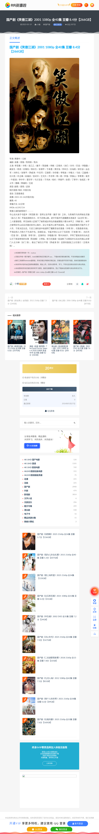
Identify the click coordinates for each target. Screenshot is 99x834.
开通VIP (15, 823)
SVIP (95, 593)
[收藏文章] (77, 284)
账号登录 (78, 824)
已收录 (58, 24)
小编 (17, 284)
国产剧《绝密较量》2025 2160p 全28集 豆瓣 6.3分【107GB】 (17, 349)
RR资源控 (17, 272)
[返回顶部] (94, 634)
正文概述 (15, 38)
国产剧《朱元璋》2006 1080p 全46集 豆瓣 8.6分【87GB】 (71, 302)
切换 (94, 628)
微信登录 (62, 829)
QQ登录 (38, 829)
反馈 (94, 612)
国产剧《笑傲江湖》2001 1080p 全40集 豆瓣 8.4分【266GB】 (43, 272)
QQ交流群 (33, 446)
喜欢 (46, 284)
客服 (94, 603)
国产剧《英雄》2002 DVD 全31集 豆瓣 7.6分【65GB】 (81, 349)
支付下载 (49, 389)
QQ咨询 (50, 411)
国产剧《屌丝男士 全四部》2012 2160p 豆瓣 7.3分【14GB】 (27, 302)
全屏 (94, 620)
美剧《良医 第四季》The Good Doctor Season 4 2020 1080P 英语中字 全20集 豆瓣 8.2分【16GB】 (38, 351)
